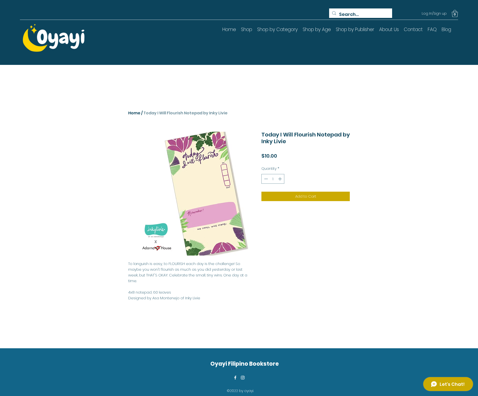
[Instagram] (242, 377)
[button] (455, 13)
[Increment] (280, 178)
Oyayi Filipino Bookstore (244, 364)
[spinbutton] (273, 178)
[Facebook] (235, 377)
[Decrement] (265, 178)
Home (134, 113)
